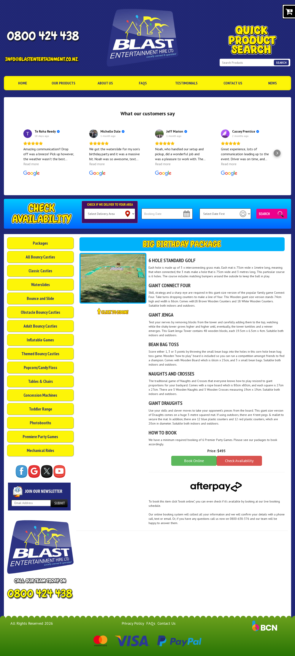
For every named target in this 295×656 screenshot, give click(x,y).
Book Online (194, 460)
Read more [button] (31, 164)
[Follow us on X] (47, 471)
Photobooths (40, 423)
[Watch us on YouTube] (59, 471)
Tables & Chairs (40, 381)
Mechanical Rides (40, 450)
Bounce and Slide (40, 298)
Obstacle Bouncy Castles (40, 312)
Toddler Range (40, 409)
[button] (17, 153)
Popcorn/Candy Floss (40, 367)
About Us (105, 83)
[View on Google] (27, 133)
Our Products (63, 83)
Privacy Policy (133, 623)
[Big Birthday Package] (113, 278)
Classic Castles (40, 271)
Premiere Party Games (40, 436)
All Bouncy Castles (40, 257)
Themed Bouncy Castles (40, 354)
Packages (40, 243)
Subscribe (59, 503)
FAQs (143, 83)
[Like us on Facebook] (21, 471)
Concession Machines (40, 395)
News (272, 83)
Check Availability (239, 460)
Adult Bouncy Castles (40, 326)
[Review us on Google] (34, 471)
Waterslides (40, 284)
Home (22, 83)
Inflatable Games (40, 340)
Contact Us (233, 83)
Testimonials (186, 83)
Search (281, 63)
